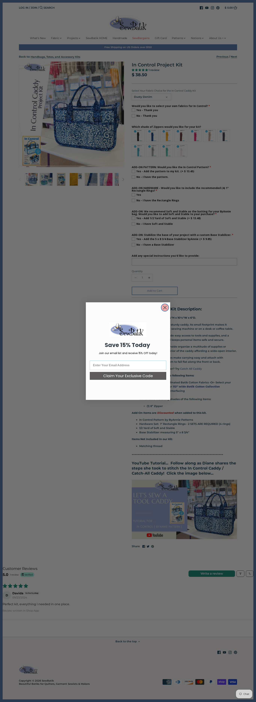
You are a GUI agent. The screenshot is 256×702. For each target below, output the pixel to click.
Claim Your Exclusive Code (128, 375)
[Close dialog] (165, 307)
